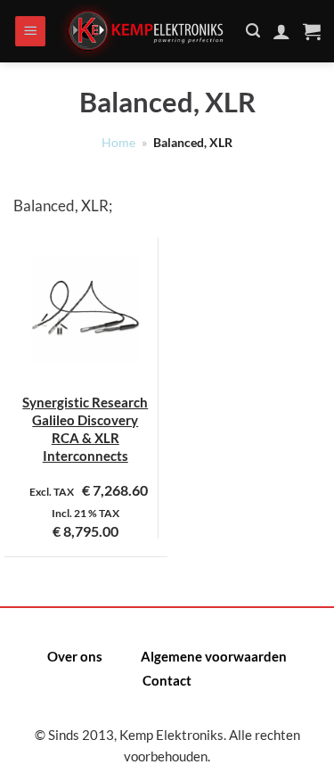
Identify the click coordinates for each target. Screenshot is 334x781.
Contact (167, 680)
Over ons (74, 656)
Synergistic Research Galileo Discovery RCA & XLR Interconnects (85, 429)
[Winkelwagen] (312, 31)
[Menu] (30, 31)
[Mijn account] (281, 31)
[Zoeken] (253, 30)
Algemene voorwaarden (214, 656)
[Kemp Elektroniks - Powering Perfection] (146, 31)
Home (118, 143)
